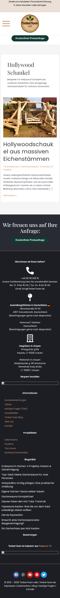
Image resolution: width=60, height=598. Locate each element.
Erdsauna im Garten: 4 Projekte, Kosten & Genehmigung (26, 467)
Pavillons (9, 444)
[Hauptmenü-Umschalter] (6, 23)
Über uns (9, 421)
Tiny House (10, 448)
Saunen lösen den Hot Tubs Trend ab (24, 501)
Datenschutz (24, 585)
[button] (5, 592)
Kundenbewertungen (15, 400)
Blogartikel (30, 459)
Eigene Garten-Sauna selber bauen (23, 491)
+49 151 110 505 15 (30, 278)
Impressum (10, 585)
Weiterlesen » (10, 195)
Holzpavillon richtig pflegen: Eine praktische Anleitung (28, 484)
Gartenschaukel (29, 166)
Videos (8, 404)
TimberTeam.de (47, 582)
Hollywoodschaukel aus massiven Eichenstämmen (28, 151)
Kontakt (9, 425)
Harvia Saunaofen (12, 515)
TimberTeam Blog (14, 417)
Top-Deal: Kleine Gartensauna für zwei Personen (25, 476)
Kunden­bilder (11, 413)
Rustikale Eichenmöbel (16, 452)
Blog (34, 585)
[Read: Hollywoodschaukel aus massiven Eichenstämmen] (30, 117)
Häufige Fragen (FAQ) (16, 408)
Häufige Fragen (47, 585)
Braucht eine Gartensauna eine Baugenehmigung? (20, 521)
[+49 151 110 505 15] (30, 270)
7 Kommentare (11, 166)
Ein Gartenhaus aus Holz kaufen (20, 528)
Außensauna (11, 439)
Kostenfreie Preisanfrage (30, 38)
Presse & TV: (45, 546)
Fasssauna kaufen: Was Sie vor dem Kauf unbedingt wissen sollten (26, 508)
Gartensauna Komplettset (18, 496)
